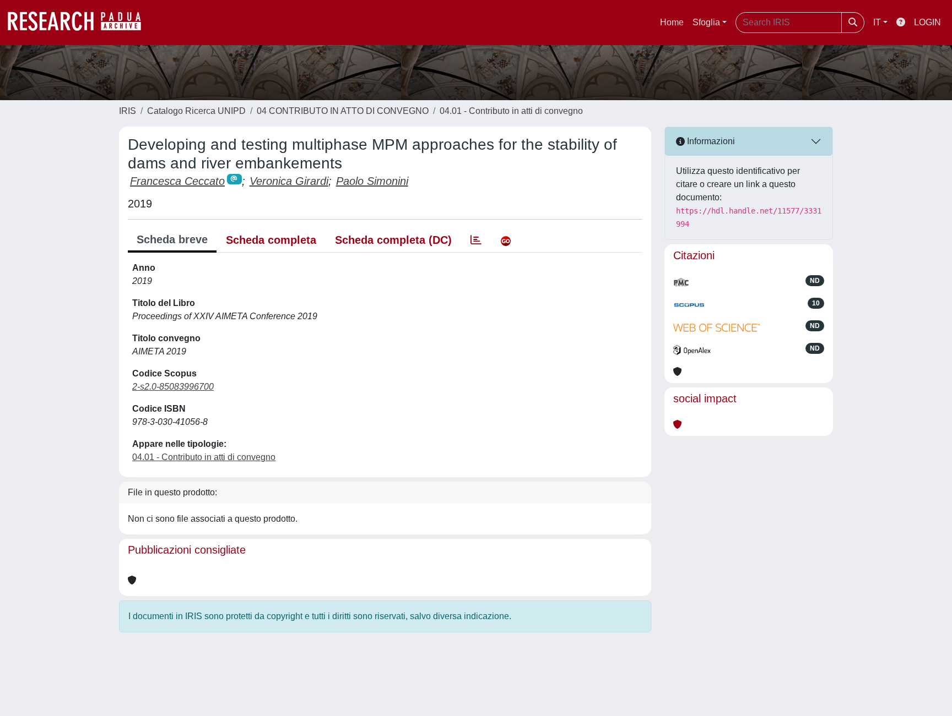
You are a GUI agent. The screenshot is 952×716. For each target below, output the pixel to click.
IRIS (127, 111)
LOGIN (927, 22)
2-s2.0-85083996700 (173, 386)
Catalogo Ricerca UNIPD (196, 111)
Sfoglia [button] (706, 22)
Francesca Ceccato (177, 181)
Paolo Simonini (372, 181)
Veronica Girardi (289, 181)
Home (672, 22)
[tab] (476, 240)
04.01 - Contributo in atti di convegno (511, 111)
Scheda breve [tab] (172, 239)
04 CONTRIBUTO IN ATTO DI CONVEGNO (343, 111)
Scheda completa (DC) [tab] (393, 240)
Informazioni (710, 141)
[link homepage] (80, 23)
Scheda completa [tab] (271, 240)
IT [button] (877, 22)
